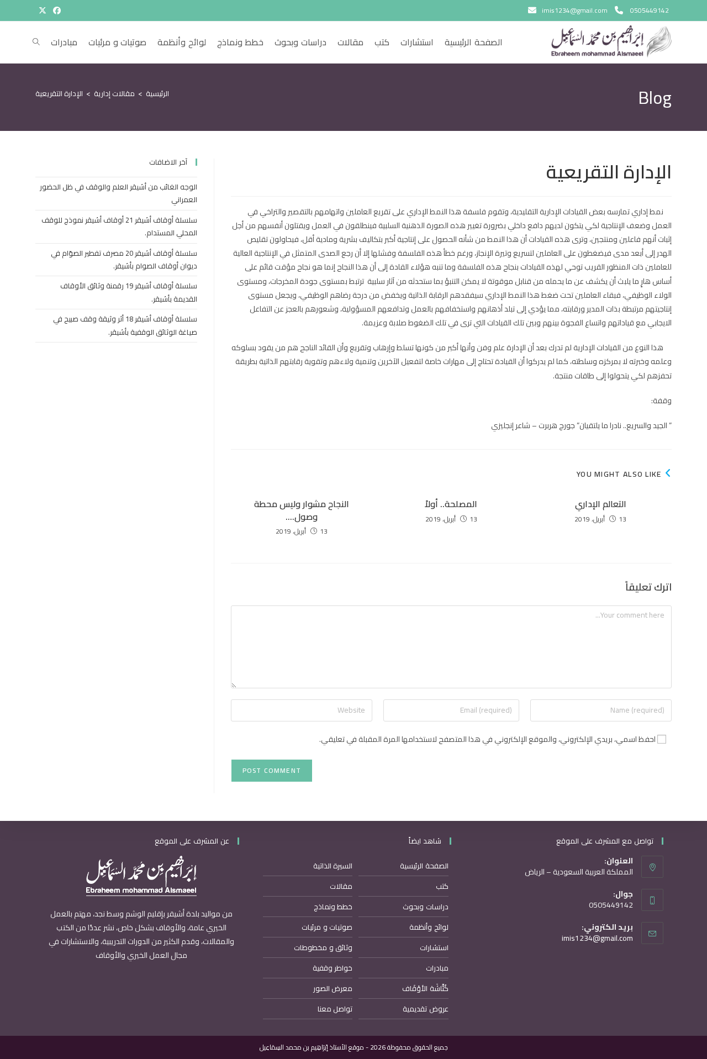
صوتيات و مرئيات (327, 927)
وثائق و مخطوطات (323, 947)
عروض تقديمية (426, 1008)
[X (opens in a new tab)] (42, 10)
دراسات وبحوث (426, 906)
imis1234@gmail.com (597, 938)
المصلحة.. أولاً (451, 504)
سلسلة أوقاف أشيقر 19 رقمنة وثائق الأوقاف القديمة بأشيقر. (128, 292)
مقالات (341, 886)
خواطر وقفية (333, 967)
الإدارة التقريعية (59, 93)
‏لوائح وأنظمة (429, 927)
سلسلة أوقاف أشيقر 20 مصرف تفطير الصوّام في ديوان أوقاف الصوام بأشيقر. (124, 259)
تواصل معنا (335, 1008)
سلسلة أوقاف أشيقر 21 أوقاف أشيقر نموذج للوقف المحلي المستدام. (119, 226)
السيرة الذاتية (333, 865)
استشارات (434, 947)
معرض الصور (333, 988)
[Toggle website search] (36, 42)
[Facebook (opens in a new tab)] (55, 10)
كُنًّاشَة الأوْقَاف (425, 988)
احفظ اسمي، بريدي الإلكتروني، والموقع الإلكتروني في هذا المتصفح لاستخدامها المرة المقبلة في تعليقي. (487, 739)
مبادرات (437, 967)
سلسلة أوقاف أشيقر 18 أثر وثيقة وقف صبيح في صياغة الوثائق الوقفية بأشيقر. (125, 325)
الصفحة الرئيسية (424, 865)
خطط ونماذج (333, 906)
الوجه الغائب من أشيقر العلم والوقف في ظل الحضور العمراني (118, 193)
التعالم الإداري (600, 504)
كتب (442, 886)
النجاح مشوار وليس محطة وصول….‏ (301, 510)
